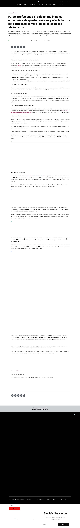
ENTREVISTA (19, 4)
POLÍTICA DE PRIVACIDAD (39, 499)
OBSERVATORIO (32, 4)
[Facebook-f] (65, 1)
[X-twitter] (62, 1)
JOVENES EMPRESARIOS (46, 4)
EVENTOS (61, 4)
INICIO (9, 13)
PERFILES (26, 4)
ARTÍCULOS (14, 13)
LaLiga (19, 65)
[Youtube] (69, 1)
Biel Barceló (19, 370)
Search (14, 508)
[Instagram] (67, 1)
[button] (12, 47)
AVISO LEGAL (29, 499)
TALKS (38, 4)
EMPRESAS (55, 4)
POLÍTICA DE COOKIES (51, 499)
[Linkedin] (60, 1)
